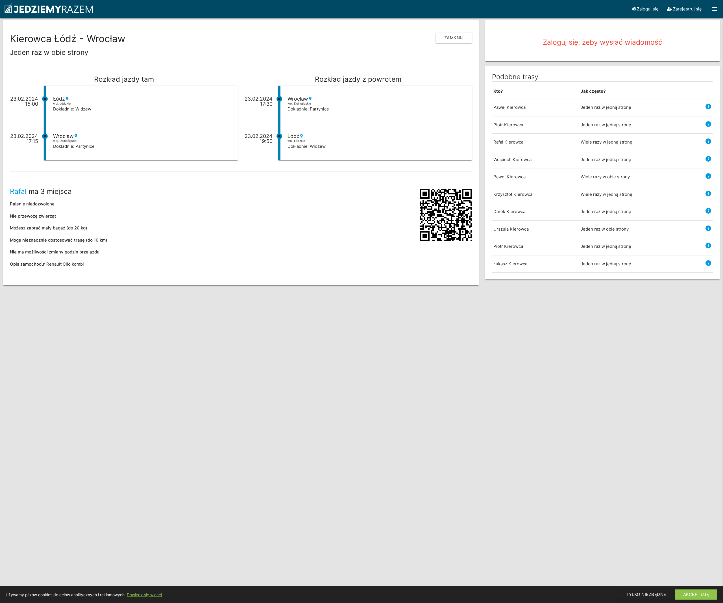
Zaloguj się (647, 9)
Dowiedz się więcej (144, 594)
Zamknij (454, 37)
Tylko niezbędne (646, 594)
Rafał (18, 191)
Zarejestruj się (687, 9)
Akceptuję (696, 594)
